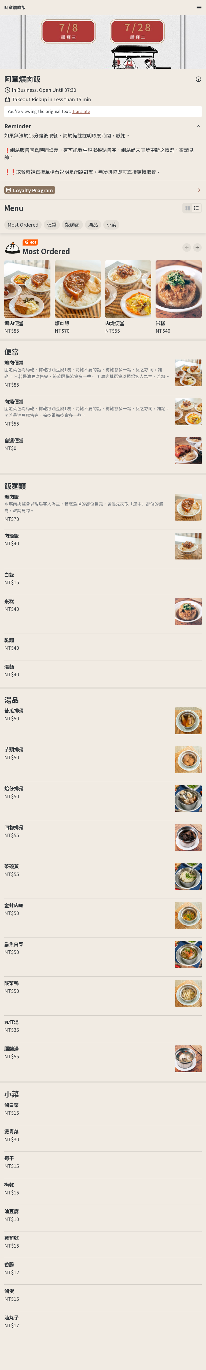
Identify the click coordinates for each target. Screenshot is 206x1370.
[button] (196, 208)
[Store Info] (198, 79)
